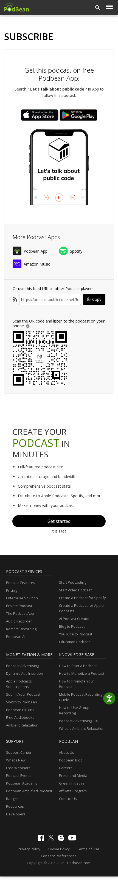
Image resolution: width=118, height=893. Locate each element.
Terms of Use (88, 848)
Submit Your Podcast (23, 694)
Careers (65, 767)
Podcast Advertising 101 (79, 720)
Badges (12, 798)
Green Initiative (72, 783)
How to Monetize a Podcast (81, 673)
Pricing (11, 590)
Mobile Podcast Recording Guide (80, 697)
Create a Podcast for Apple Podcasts (81, 608)
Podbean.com (78, 862)
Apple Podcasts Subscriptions (19, 684)
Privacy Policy (29, 848)
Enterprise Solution (22, 598)
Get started (59, 521)
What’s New (16, 760)
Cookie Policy (59, 848)
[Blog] (62, 839)
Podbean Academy (22, 783)
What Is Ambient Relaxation (82, 728)
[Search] (97, 7)
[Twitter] (52, 839)
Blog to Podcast (72, 626)
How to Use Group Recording (74, 710)
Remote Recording (21, 628)
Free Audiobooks (20, 717)
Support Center (19, 752)
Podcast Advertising (22, 665)
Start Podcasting (72, 582)
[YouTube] (73, 839)
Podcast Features (20, 582)
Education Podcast (74, 641)
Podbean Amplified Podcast (29, 790)
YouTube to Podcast (75, 634)
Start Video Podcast (75, 590)
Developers (16, 814)
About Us (66, 752)
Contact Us (68, 798)
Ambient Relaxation (22, 725)
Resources (15, 806)
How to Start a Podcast (78, 665)
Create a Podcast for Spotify (82, 597)
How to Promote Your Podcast (76, 684)
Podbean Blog (70, 760)
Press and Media (73, 775)
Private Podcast (19, 605)
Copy (96, 299)
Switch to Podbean (21, 702)
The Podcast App (20, 613)
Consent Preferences (59, 855)
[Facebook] (42, 839)
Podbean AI (15, 636)
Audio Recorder (19, 621)
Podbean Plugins (20, 709)
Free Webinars (18, 767)
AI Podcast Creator (74, 618)
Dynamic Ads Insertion (24, 673)
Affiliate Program (73, 790)
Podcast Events (19, 775)
